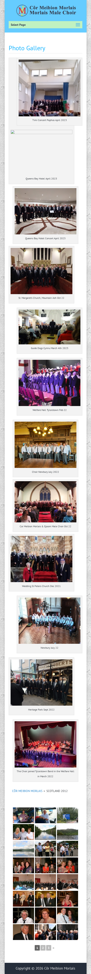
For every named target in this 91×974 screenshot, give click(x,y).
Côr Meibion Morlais (27, 791)
